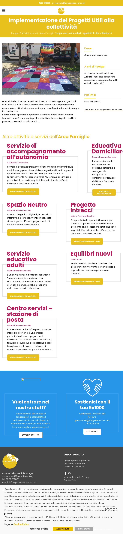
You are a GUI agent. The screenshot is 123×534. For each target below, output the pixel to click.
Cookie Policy (71, 480)
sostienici (92, 431)
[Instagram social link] (69, 473)
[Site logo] (61, 10)
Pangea (15, 33)
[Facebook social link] (65, 473)
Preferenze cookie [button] (38, 528)
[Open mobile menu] (4, 10)
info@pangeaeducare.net (22, 482)
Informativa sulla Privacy (76, 477)
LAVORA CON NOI (30, 435)
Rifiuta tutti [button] (84, 528)
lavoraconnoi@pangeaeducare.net (30, 427)
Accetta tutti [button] (62, 528)
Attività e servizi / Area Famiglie (37, 33)
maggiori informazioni (23, 191)
